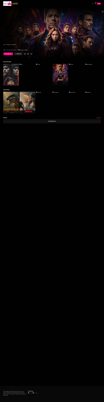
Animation (9, 44)
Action (4, 44)
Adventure (13, 44)
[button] (102, 11)
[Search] (92, 3)
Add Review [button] (99, 117)
